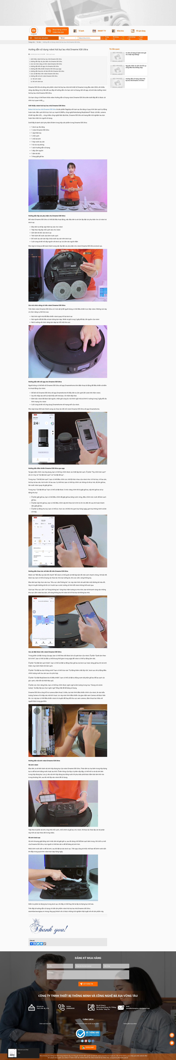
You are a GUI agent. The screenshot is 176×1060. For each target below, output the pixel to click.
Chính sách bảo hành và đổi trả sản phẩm (87, 1023)
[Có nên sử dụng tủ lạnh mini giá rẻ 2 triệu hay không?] (117, 57)
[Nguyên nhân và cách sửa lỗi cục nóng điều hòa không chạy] (117, 70)
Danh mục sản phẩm (41, 38)
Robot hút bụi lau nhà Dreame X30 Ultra (42, 109)
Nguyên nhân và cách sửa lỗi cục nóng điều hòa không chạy (136, 66)
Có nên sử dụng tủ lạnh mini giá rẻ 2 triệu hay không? (136, 53)
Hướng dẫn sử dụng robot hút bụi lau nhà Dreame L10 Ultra (135, 79)
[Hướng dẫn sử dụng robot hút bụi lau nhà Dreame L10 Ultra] (117, 83)
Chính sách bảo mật (45, 1023)
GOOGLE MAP (90, 1047)
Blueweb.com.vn (123, 1058)
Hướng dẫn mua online (130, 1023)
